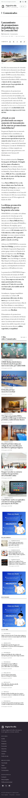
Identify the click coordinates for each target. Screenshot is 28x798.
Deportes (3, 748)
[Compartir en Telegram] (20, 41)
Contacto (3, 777)
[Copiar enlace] (24, 41)
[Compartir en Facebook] (17, 41)
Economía (4, 746)
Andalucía (3, 743)
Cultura (3, 753)
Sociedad (3, 768)
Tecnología (4, 763)
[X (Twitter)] (23, 2)
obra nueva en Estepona (16, 105)
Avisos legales (5, 779)
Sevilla (3, 738)
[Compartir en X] (13, 41)
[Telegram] (20, 2)
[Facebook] (25, 2)
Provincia (3, 741)
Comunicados (10, 13)
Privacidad (11, 794)
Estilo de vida (4, 756)
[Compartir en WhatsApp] (10, 41)
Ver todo (23, 337)
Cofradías (3, 751)
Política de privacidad (6, 782)
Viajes (3, 765)
